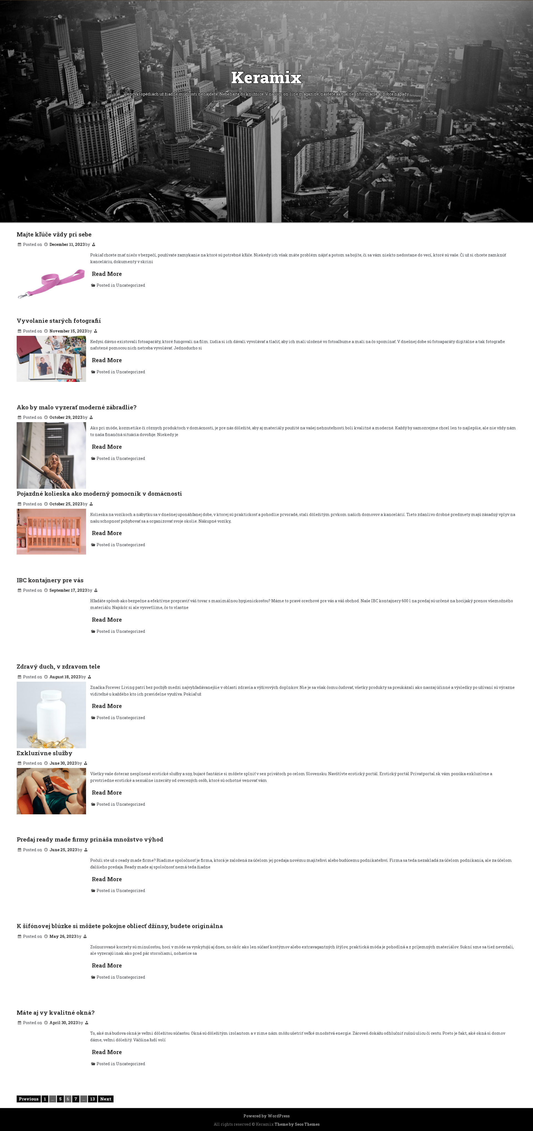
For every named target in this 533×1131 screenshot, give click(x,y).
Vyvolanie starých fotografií (59, 320)
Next (105, 1099)
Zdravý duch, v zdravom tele (58, 666)
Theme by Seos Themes (297, 1124)
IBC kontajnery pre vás (50, 580)
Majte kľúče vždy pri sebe (54, 234)
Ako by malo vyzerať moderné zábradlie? (76, 407)
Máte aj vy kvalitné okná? (55, 1012)
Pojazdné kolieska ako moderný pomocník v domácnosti (99, 493)
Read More (107, 273)
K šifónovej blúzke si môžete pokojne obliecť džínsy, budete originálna (120, 926)
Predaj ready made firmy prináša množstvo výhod (90, 839)
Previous (29, 1099)
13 (92, 1099)
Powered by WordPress (266, 1116)
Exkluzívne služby (44, 753)
